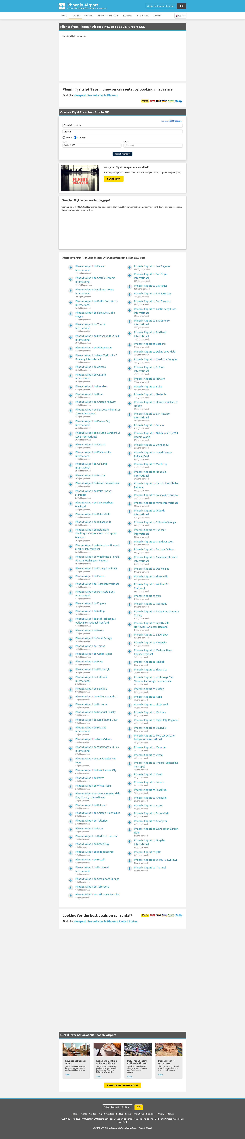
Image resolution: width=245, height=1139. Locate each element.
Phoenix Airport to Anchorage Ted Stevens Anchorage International (153, 680)
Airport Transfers (108, 16)
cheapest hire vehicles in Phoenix (96, 95)
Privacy (161, 1114)
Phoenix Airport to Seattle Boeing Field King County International (97, 797)
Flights (75, 16)
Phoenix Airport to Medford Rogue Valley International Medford (95, 622)
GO (181, 6)
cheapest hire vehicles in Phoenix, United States (105, 921)
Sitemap (170, 1114)
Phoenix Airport (87, 6)
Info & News (143, 16)
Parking (127, 16)
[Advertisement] (122, 63)
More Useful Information (122, 1085)
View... (68, 1074)
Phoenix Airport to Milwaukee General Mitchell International (97, 548)
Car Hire (88, 16)
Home (64, 16)
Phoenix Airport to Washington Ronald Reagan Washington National (97, 560)
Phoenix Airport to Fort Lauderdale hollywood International (154, 739)
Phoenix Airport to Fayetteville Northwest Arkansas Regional (151, 626)
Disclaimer (150, 1114)
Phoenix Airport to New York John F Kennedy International (96, 358)
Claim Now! (113, 179)
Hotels (158, 16)
